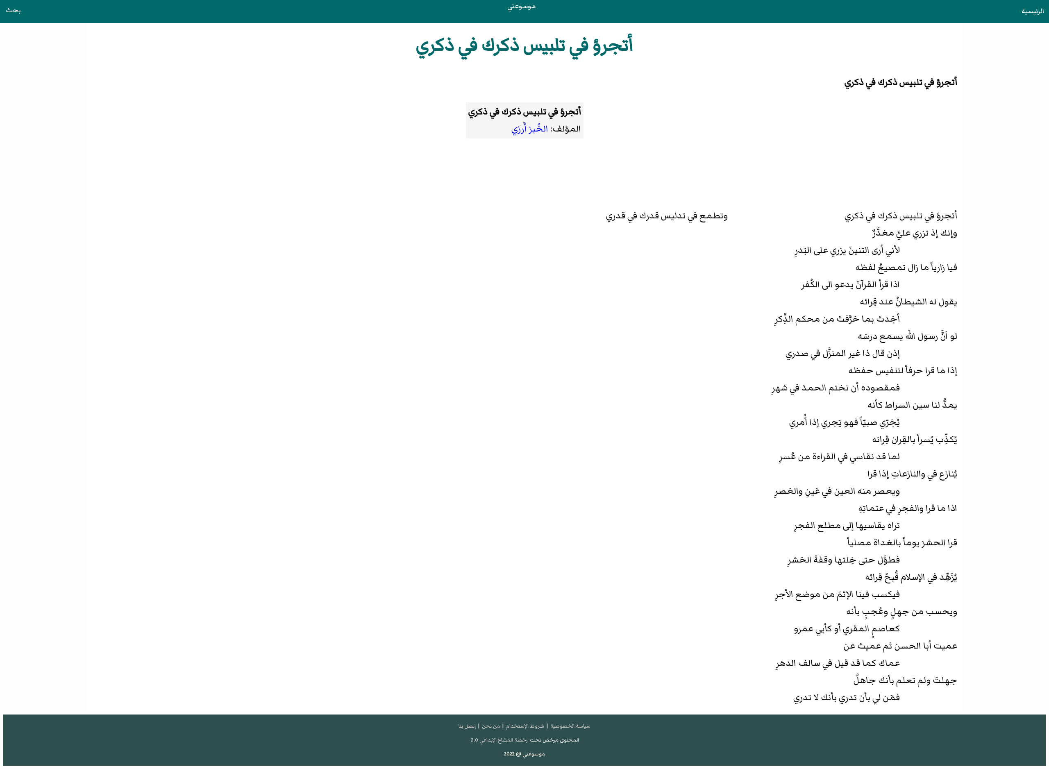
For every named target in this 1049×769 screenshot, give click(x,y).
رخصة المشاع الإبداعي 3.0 (499, 740)
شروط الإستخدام (525, 726)
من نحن (491, 726)
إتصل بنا (467, 726)
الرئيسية (1033, 11)
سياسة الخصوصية (570, 726)
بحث (13, 10)
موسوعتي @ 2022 (524, 754)
